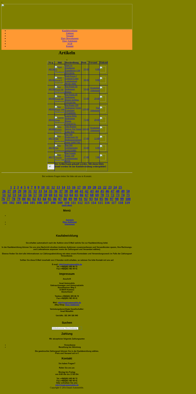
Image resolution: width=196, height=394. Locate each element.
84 (44, 199)
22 (104, 187)
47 (112, 191)
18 (84, 187)
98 (117, 199)
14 (63, 187)
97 (111, 199)
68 (92, 195)
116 (107, 203)
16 (73, 187)
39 (71, 191)
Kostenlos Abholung (94, 89)
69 (97, 195)
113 (86, 203)
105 (32, 203)
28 (14, 191)
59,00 (86, 89)
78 (13, 199)
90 (75, 199)
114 (93, 203)
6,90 (97, 69)
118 (120, 203)
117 (113, 203)
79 (18, 199)
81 (29, 199)
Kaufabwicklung (69, 30)
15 (68, 187)
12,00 (96, 138)
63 (66, 195)
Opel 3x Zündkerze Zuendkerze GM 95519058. (72, 69)
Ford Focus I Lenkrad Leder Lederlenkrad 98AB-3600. (71, 80)
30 (24, 191)
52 (9, 195)
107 (46, 203)
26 (4, 191)
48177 (51, 157)
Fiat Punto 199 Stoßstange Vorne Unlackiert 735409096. (73, 109)
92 (86, 199)
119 (127, 203)
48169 (51, 129)
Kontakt (69, 46)
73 (117, 195)
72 (112, 195)
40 (76, 191)
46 (107, 191)
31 (30, 191)
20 (94, 187)
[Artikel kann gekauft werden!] (50, 167)
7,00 (97, 157)
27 (9, 191)
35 (50, 191)
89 (70, 199)
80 (24, 199)
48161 (51, 109)
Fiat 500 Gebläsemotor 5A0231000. (71, 148)
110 (66, 203)
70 (102, 195)
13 (58, 187)
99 (122, 199)
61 (55, 195)
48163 (51, 120)
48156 (51, 80)
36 (55, 191)
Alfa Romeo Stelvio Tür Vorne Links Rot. (73, 129)
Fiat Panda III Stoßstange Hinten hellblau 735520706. (72, 98)
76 (3, 199)
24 (115, 187)
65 (76, 195)
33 (40, 191)
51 (4, 195)
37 (61, 191)
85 (49, 199)
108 (53, 203)
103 (18, 203)
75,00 (86, 120)
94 (96, 199)
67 (86, 195)
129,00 (85, 109)
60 (50, 195)
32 (35, 191)
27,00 (86, 157)
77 (8, 199)
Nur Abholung (94, 109)
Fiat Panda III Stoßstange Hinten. (71, 89)
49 (123, 191)
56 (30, 195)
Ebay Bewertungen (69, 38)
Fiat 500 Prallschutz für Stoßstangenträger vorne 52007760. (73, 138)
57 (35, 195)
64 (71, 195)
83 (39, 199)
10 (43, 187)
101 (4, 203)
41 (81, 191)
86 (55, 199)
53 (14, 195)
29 (19, 191)
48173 (51, 138)
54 (19, 195)
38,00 (86, 80)
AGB (69, 43)
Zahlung (70, 33)
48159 (51, 89)
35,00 (86, 148)
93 (91, 199)
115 (100, 203)
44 (97, 191)
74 (123, 195)
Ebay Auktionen (69, 41)
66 (81, 195)
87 (60, 199)
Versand (69, 36)
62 (61, 195)
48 (117, 191)
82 (34, 199)
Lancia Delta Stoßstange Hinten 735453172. (71, 120)
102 (11, 203)
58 (40, 195)
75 (128, 195)
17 (79, 187)
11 (48, 187)
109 (60, 203)
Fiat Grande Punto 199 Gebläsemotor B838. (71, 157)
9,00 (97, 80)
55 (24, 195)
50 (128, 191)
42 (86, 191)
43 (92, 191)
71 (107, 195)
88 (65, 199)
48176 (51, 148)
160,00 (85, 129)
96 (106, 199)
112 (80, 203)
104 (25, 203)
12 (53, 187)
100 (128, 199)
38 (66, 191)
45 (102, 191)
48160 (51, 98)
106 (39, 203)
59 (45, 195)
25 (120, 187)
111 (73, 203)
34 (45, 191)
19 (89, 187)
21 (99, 187)
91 (80, 199)
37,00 (86, 138)
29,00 (86, 69)
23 (110, 187)
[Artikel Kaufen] (103, 71)
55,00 (86, 98)
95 (101, 199)
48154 (51, 69)
